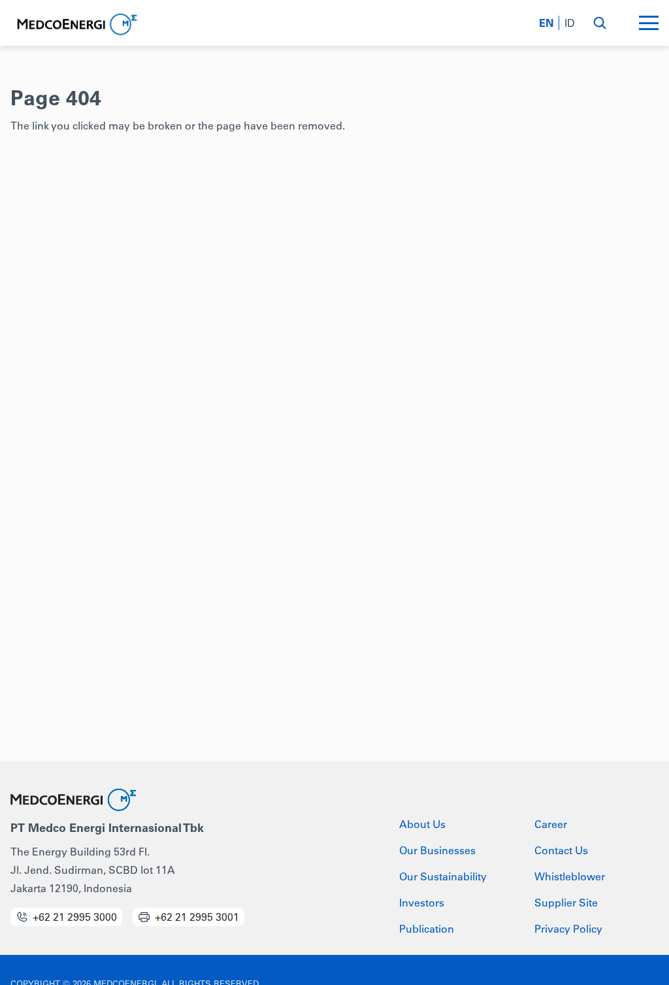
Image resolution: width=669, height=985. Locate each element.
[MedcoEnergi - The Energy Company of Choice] (75, 24)
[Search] (599, 23)
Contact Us (561, 850)
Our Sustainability (443, 876)
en (546, 22)
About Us (422, 824)
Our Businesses (437, 850)
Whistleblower (569, 876)
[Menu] (649, 23)
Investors (421, 902)
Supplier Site (566, 902)
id (569, 22)
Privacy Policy (568, 928)
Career (550, 824)
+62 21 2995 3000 (75, 917)
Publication (426, 928)
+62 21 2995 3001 (197, 917)
